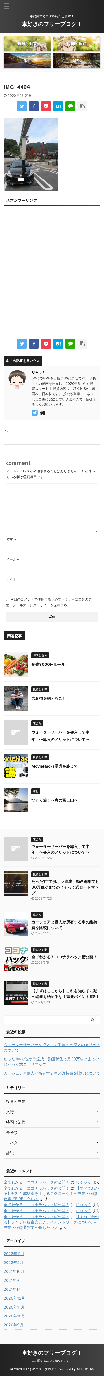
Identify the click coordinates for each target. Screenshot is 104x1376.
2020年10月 (14, 1316)
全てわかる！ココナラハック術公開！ (64, 956)
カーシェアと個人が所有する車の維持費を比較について (52, 1073)
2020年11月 (14, 1307)
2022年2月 (13, 1262)
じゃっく (83, 1182)
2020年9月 (13, 1325)
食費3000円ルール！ (50, 664)
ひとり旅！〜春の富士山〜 (54, 800)
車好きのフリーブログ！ (52, 24)
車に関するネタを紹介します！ (52, 1361)
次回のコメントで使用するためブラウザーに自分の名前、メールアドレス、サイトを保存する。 (49, 602)
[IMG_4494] (58, 106)
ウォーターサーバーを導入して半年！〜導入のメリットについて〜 (52, 1047)
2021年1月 (13, 1289)
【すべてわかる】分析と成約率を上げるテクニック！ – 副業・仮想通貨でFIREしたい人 (51, 1193)
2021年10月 (14, 1271)
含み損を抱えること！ (50, 698)
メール (12, 559)
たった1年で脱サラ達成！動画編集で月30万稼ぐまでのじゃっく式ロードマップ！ (65, 887)
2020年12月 (14, 1298)
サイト (11, 579)
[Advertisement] (52, 274)
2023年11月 (14, 1253)
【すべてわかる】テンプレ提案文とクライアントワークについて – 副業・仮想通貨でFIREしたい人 (51, 1222)
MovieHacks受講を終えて (54, 766)
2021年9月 (13, 1280)
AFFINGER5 (85, 1369)
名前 (11, 539)
